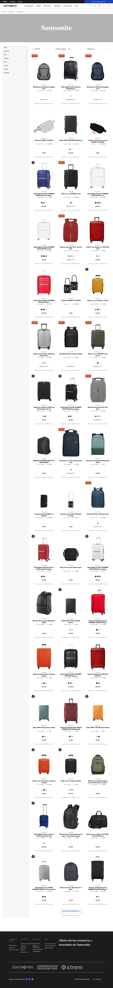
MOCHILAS (47, 6)
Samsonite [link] (20, 12)
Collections (11, 12)
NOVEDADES (29, 6)
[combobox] (97, 979)
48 (69, 49)
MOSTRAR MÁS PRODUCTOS (71, 911)
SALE (76, 6)
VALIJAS (38, 6)
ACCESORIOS (67, 6)
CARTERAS (57, 6)
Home (3, 12)
